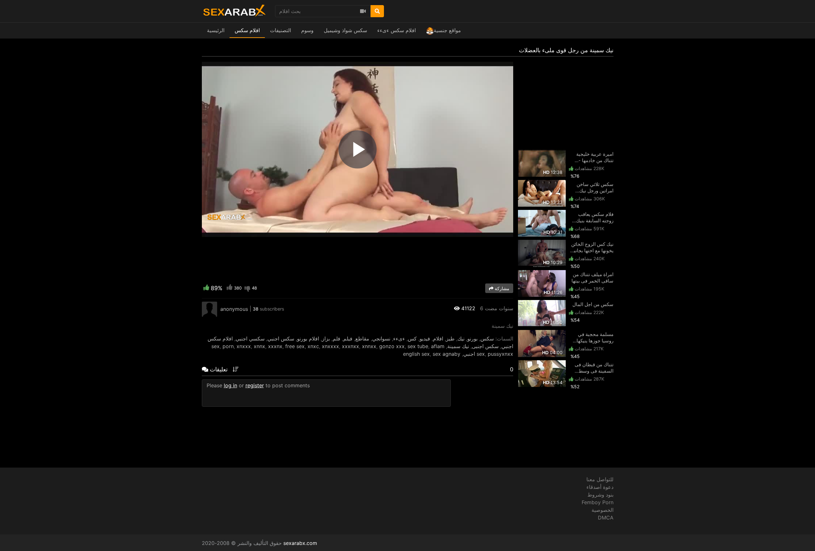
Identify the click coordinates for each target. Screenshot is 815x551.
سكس (487, 338)
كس (412, 338)
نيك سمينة (458, 346)
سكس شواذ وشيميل (345, 30)
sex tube (418, 346)
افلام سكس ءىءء (396, 30)
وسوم (307, 30)
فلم (336, 338)
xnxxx (244, 346)
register (254, 385)
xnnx (259, 346)
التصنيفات (280, 30)
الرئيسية (215, 30)
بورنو (472, 338)
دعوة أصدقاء (599, 487)
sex (215, 346)
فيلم (347, 338)
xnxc (313, 346)
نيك (460, 338)
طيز (450, 338)
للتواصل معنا (599, 479)
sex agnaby (446, 354)
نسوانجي (381, 338)
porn (228, 346)
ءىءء (399, 338)
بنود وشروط (600, 494)
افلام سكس (247, 30)
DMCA (605, 517)
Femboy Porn (597, 502)
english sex (416, 354)
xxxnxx (350, 346)
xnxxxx (330, 346)
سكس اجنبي (280, 338)
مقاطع (362, 338)
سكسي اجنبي (250, 338)
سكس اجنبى (485, 346)
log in (230, 385)
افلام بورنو (308, 338)
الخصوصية (602, 510)
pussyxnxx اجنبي (488, 354)
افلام (438, 338)
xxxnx (275, 346)
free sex (295, 346)
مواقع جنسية (447, 30)
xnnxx (369, 346)
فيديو (425, 338)
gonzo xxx (392, 346)
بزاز (326, 338)
